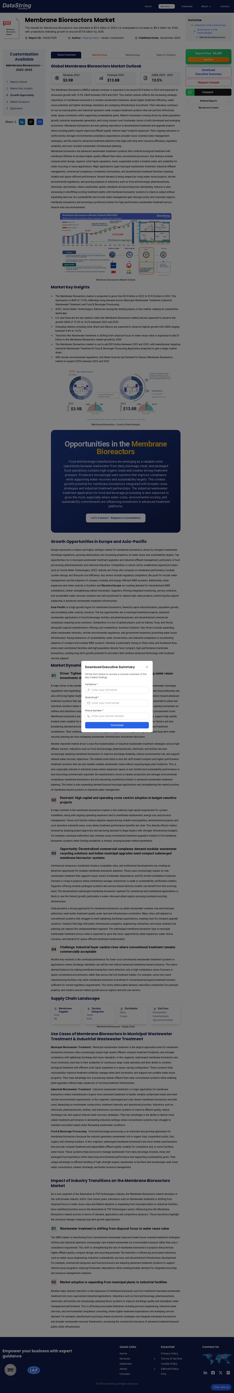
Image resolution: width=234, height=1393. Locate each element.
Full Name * (91, 684)
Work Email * (92, 697)
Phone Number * (94, 710)
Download (117, 725)
